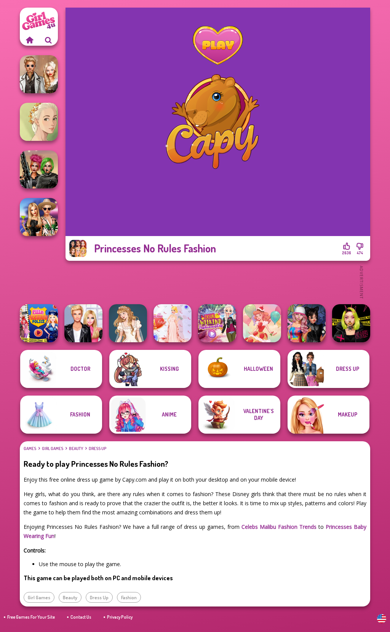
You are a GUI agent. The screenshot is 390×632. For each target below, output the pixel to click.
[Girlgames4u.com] (29, 40)
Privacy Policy (120, 617)
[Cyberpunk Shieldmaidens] (39, 169)
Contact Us (80, 617)
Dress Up (97, 448)
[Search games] (48, 40)
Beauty (76, 448)
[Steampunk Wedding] (39, 74)
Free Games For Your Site (31, 617)
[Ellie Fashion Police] (39, 323)
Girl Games (52, 448)
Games (30, 448)
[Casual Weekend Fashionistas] (217, 323)
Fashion (129, 597)
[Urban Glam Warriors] (351, 323)
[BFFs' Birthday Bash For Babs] (39, 217)
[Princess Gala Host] (172, 323)
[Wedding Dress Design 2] (128, 323)
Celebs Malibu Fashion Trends (278, 526)
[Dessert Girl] (262, 323)
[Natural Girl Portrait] (39, 122)
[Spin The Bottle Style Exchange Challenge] (307, 323)
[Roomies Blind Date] (83, 323)
